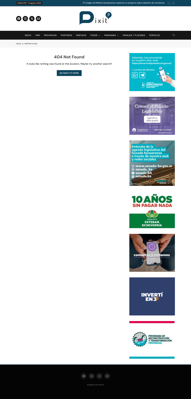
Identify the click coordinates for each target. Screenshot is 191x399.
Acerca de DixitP (95, 385)
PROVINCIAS (50, 35)
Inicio (28, 35)
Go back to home (69, 73)
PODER (93, 35)
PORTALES (154, 35)
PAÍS (38, 35)
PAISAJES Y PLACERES (134, 35)
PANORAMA (110, 35)
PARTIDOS (81, 35)
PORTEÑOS (66, 35)
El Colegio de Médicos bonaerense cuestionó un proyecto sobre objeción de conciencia (123, 3)
